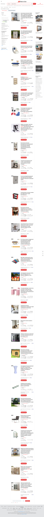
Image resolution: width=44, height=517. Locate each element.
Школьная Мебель (38, 86)
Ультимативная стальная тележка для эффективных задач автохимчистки (27, 193)
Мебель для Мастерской (39, 96)
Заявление (5, 506)
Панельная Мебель (38, 87)
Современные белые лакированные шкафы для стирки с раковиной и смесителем (27, 306)
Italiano (31, 508)
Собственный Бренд (5, 35)
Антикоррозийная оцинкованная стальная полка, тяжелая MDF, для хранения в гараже (27, 94)
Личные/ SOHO (4, 29)
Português (28, 508)
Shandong (4, 42)
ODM (3, 34)
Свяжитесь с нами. (5, 49)
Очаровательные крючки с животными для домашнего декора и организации (26, 384)
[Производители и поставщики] (22, 1)
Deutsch (25, 508)
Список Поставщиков (12, 10)
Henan (3, 43)
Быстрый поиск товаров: (10, 5)
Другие (3, 27)
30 (15, 502)
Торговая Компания (5, 26)
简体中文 (11, 508)
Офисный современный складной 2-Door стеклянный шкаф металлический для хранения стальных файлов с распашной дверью (26, 485)
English (8, 508)
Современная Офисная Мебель (17, 5)
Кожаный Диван (38, 90)
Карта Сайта (34, 506)
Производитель (5, 25)
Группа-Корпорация (5, 28)
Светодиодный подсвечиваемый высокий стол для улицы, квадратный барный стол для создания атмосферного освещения (27, 368)
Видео (12, 30)
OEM (3, 33)
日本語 (17, 508)
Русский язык (34, 508)
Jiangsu (3, 44)
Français (19, 508)
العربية (40, 508)
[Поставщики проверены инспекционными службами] (5, 20)
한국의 (38, 508)
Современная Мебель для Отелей (26, 5)
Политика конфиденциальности (20, 506)
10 (13, 502)
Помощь (2, 506)
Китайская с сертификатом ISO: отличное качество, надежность (26, 78)
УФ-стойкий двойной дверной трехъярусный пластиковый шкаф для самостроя (26, 32)
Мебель (3, 14)
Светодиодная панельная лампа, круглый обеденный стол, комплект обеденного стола (27, 274)
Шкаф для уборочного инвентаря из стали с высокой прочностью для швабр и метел (27, 335)
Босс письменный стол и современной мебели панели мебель (39, 42)
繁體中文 (14, 508)
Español (22, 508)
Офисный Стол (38, 94)
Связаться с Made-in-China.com (28, 506)
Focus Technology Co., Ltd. (21, 511)
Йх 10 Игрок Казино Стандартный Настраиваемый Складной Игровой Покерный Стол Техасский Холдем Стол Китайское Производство (27, 241)
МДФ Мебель (37, 91)
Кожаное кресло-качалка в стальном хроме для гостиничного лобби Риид (26, 416)
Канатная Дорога (38, 95)
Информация (39, 506)
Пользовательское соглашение (11, 506)
